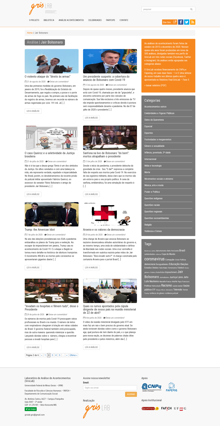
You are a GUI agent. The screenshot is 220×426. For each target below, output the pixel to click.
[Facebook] (180, 22)
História (152, 272)
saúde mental (178, 286)
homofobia (160, 272)
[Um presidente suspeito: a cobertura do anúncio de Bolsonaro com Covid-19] (110, 61)
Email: (86, 382)
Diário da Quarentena (154, 119)
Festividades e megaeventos (157, 139)
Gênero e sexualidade (154, 146)
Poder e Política (152, 191)
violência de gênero (157, 293)
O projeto (34, 20)
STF (153, 289)
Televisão (177, 289)
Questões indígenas (153, 198)
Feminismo (172, 268)
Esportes (148, 133)
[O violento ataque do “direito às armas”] (52, 61)
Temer (185, 289)
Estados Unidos (151, 267)
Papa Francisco (183, 282)
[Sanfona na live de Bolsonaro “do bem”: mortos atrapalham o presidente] (110, 138)
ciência (158, 254)
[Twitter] (186, 22)
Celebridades (95, 20)
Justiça (173, 277)
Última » (73, 355)
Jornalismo (164, 277)
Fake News (163, 268)
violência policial (171, 293)
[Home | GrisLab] (43, 8)
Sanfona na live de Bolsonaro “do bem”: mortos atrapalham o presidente (106, 154)
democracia (149, 264)
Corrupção (170, 259)
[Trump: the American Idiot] (52, 214)
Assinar (131, 394)
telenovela (169, 290)
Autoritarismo (161, 251)
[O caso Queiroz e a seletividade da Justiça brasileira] (52, 138)
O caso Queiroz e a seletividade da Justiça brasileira (50, 154)
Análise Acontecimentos (71, 20)
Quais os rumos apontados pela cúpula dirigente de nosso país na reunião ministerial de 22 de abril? (109, 309)
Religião (148, 224)
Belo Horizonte (173, 251)
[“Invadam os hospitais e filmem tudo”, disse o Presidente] (52, 291)
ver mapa (31, 409)
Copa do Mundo (168, 254)
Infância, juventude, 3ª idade (157, 152)
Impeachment (171, 272)
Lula (146, 281)
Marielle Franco (165, 281)
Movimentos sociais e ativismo (158, 178)
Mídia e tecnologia (152, 165)
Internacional (150, 159)
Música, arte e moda (153, 185)
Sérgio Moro (160, 290)
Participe (110, 20)
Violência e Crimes (153, 231)
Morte (147, 172)
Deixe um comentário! (59, 81)
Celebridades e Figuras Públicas (159, 113)
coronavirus (154, 258)
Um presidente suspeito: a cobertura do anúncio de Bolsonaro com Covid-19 (106, 78)
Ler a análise (33, 111)
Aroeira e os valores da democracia (104, 229)
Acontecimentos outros (155, 106)
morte (174, 281)
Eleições (184, 264)
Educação (174, 264)
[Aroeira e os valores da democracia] (110, 214)
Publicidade (156, 286)
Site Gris (167, 22)
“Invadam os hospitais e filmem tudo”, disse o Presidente (51, 307)
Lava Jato (183, 277)
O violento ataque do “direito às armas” (47, 76)
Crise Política (180, 259)
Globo (187, 268)
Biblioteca (49, 20)
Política (147, 285)
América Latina (149, 251)
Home (30, 32)
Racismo (166, 285)
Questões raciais (152, 205)
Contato (124, 20)
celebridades (149, 254)
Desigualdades (162, 264)
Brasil (182, 250)
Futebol (181, 268)
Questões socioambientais (156, 218)
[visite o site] (151, 386)
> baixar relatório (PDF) (155, 85)
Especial (148, 126)
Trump (146, 293)
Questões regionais (153, 211)
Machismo (154, 281)
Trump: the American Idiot (40, 229)
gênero (147, 272)
